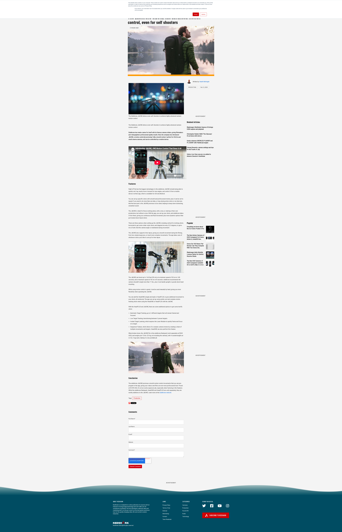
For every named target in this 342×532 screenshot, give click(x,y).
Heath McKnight (204, 81)
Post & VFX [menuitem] (185, 511)
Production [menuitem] (185, 508)
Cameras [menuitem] (185, 505)
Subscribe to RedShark (217, 515)
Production (137, 398)
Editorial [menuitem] (165, 511)
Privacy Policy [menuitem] (166, 505)
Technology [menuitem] (185, 516)
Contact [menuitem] (165, 516)
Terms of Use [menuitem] (166, 508)
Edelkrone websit (165, 392)
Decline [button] (203, 14)
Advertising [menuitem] (166, 513)
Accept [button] (195, 14)
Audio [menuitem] (184, 513)
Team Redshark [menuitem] (167, 519)
